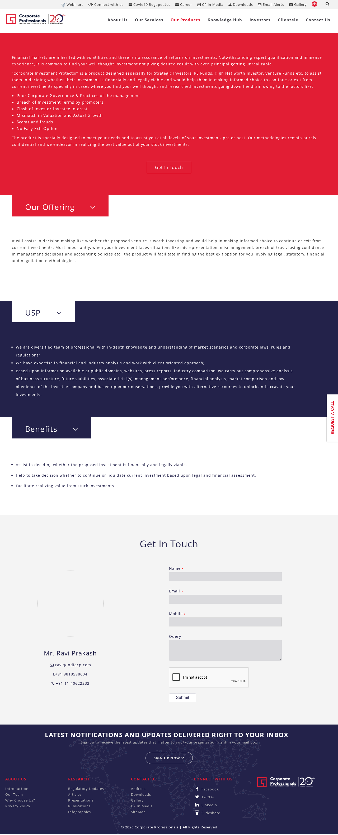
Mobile (177, 613)
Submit (182, 697)
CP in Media (212, 4)
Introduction (17, 788)
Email (176, 590)
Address (138, 788)
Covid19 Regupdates (151, 4)
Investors (260, 19)
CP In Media (142, 806)
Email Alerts (273, 4)
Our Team (14, 794)
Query (175, 636)
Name (176, 568)
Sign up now (167, 758)
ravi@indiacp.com (72, 664)
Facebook (209, 789)
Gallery (300, 4)
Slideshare (210, 812)
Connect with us (108, 4)
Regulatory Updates (86, 788)
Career (185, 4)
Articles (75, 794)
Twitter (207, 797)
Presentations (80, 800)
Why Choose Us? (20, 800)
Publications (79, 806)
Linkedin (208, 805)
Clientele (288, 19)
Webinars (75, 4)
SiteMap (138, 811)
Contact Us (318, 19)
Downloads (242, 4)
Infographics (79, 811)
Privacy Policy (17, 806)
